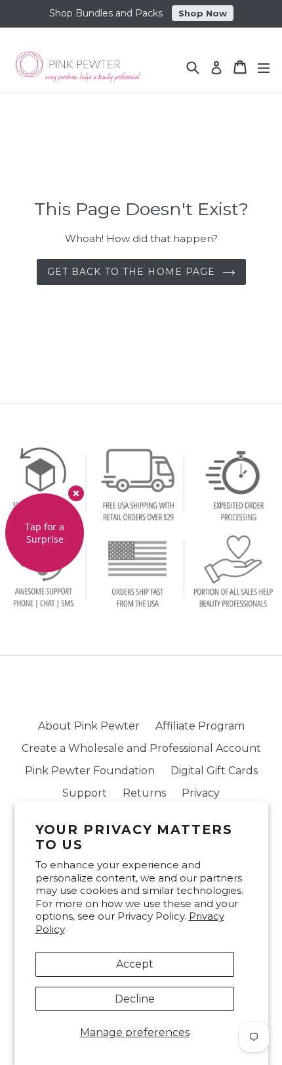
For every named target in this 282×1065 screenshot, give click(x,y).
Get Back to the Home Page (131, 272)
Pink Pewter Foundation (90, 770)
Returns (144, 793)
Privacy (201, 793)
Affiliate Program (200, 726)
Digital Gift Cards (214, 770)
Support (84, 793)
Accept (134, 964)
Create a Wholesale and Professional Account (141, 748)
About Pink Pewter (89, 726)
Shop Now (202, 13)
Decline (135, 999)
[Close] (76, 493)
